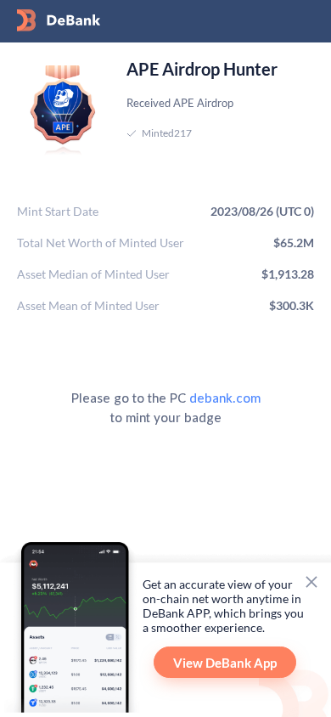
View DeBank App (225, 662)
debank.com (225, 397)
